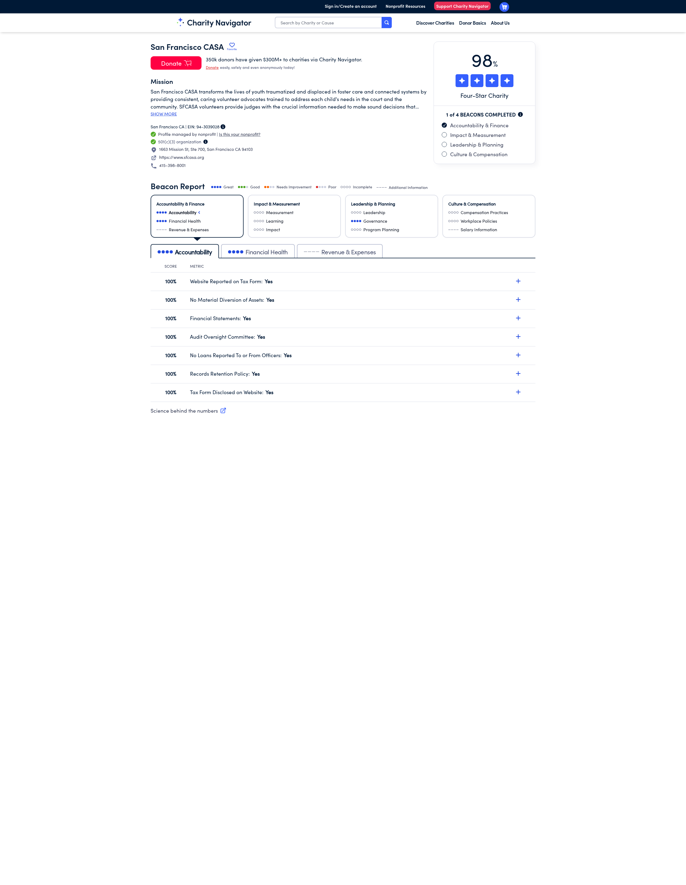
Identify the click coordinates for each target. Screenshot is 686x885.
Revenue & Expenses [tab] (348, 252)
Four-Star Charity (484, 95)
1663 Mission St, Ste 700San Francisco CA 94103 (206, 149)
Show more (164, 114)
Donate (212, 67)
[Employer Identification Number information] (223, 126)
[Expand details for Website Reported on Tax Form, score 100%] (518, 281)
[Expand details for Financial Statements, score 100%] (518, 318)
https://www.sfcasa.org (181, 157)
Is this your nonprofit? (239, 134)
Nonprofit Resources (405, 6)
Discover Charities (435, 22)
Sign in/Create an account (351, 6)
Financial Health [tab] (266, 252)
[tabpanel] (343, 332)
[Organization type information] (205, 142)
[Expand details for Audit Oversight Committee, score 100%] (518, 336)
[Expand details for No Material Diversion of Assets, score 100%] (518, 299)
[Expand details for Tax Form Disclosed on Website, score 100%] (518, 392)
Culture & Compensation (479, 154)
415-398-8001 (172, 165)
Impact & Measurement (478, 135)
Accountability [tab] (193, 252)
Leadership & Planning (477, 144)
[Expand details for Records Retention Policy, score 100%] (518, 373)
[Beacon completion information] (520, 114)
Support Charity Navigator (462, 6)
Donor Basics (472, 22)
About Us (500, 22)
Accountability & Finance (479, 125)
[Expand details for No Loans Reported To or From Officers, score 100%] (518, 355)
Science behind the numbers (184, 410)
